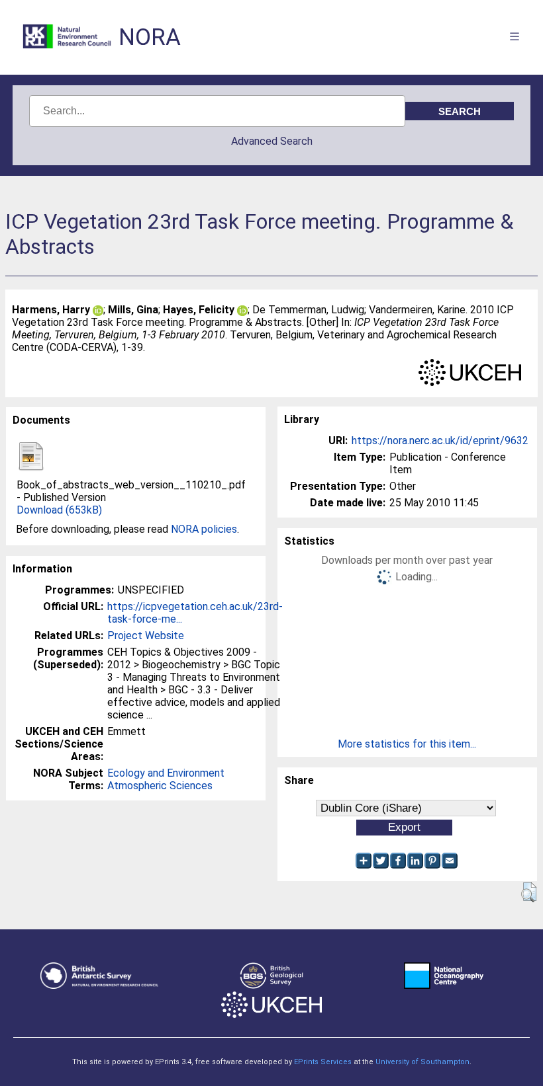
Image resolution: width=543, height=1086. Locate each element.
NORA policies (204, 529)
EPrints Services (323, 1062)
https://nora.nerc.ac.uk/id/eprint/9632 (440, 440)
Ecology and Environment (165, 773)
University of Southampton (422, 1062)
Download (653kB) (59, 510)
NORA (150, 37)
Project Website (145, 635)
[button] (528, 892)
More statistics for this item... (407, 744)
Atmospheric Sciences (160, 785)
